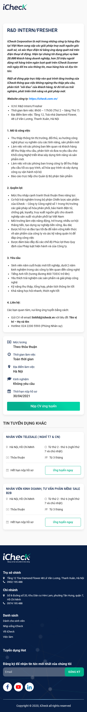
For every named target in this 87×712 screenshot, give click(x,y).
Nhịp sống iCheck (13, 626)
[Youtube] (18, 687)
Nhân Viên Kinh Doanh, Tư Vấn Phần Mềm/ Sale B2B (43, 491)
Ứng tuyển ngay (63, 470)
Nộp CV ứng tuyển (44, 406)
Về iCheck (9, 631)
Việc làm (8, 636)
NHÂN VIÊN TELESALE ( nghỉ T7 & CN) (33, 437)
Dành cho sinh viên (14, 620)
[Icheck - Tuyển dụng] (15, 6)
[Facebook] (7, 687)
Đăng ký (74, 671)
